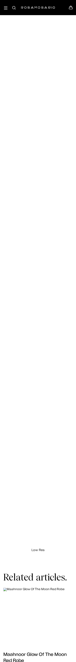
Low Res (38, 550)
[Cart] (71, 8)
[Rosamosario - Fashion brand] (38, 5)
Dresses (38, 74)
